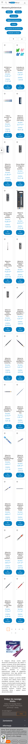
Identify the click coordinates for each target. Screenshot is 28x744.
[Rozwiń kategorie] (2, 2)
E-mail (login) (6, 711)
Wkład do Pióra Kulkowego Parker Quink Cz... (8, 264)
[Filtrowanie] (13, 39)
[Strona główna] (14, 2)
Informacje (7, 726)
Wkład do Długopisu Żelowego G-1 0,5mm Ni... (8, 361)
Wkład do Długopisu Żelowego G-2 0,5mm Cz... (8, 409)
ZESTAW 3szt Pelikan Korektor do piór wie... (8, 69)
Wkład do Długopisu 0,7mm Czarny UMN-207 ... (8, 604)
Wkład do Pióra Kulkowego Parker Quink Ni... (20, 216)
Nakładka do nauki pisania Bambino (20, 68)
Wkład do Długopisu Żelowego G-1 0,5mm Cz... (20, 312)
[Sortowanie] (22, 39)
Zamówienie (7, 721)
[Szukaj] (6, 2)
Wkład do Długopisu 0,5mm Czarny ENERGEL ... (7, 555)
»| (15, 633)
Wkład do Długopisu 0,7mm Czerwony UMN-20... (20, 604)
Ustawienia (23, 741)
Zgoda (8, 741)
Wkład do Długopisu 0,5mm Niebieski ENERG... (8, 507)
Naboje (18, 12)
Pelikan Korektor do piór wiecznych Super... (7, 119)
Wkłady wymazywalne (14, 20)
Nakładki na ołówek (13, 33)
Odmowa (14, 741)
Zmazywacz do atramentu (13, 29)
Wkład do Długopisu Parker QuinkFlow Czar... (20, 264)
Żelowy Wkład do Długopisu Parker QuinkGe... (20, 166)
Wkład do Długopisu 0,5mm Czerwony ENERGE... (20, 555)
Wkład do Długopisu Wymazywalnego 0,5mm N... (9, 458)
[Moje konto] (25, 3)
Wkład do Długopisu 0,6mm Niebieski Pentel (20, 507)
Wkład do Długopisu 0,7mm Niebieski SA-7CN (20, 410)
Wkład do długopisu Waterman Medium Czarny (8, 167)
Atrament (14, 16)
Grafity (14, 24)
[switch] (3, 742)
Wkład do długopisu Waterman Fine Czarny (20, 118)
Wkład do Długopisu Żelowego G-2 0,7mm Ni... (20, 361)
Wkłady (9, 12)
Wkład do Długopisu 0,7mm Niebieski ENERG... (20, 458)
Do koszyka (8, 87)
